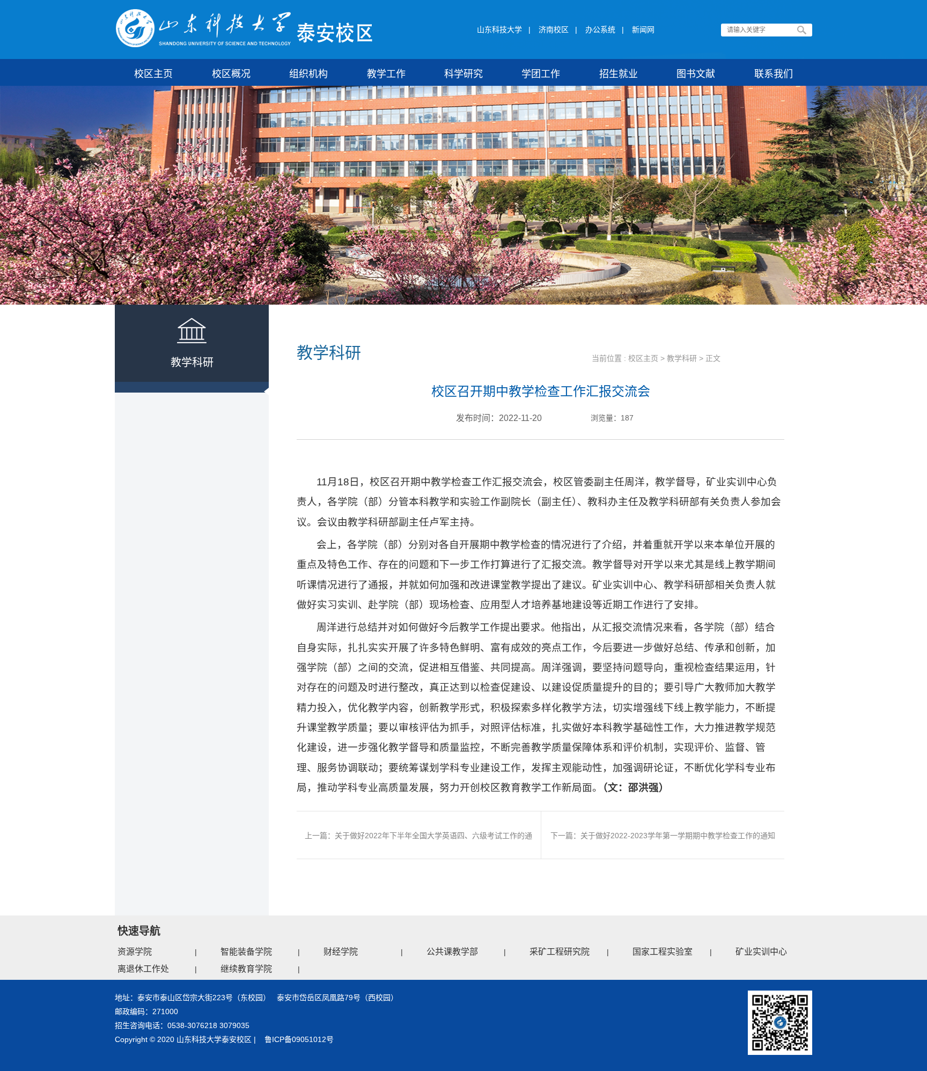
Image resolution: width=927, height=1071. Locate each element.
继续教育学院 (246, 968)
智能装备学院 (246, 951)
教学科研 (682, 358)
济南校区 (554, 29)
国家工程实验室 (662, 951)
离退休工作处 (143, 968)
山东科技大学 (499, 29)
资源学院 (134, 951)
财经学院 (340, 951)
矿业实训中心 (761, 951)
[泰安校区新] (244, 28)
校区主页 (643, 358)
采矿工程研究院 (559, 951)
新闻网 (643, 29)
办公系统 (600, 29)
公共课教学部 (452, 951)
